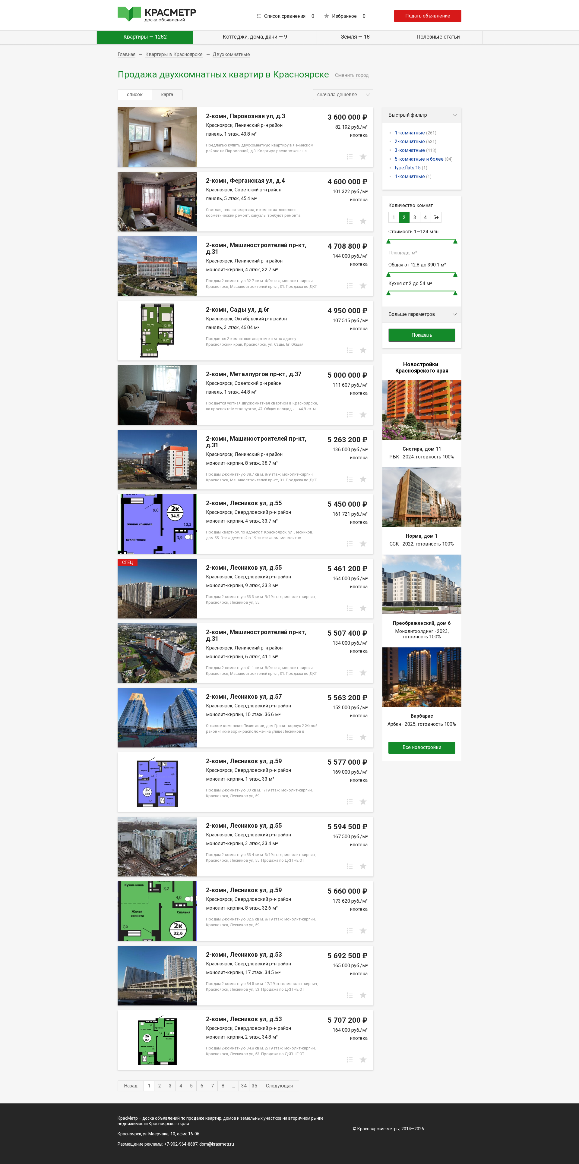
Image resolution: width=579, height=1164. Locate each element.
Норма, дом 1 (422, 536)
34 (244, 1086)
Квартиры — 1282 (145, 36)
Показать (422, 335)
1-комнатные (415, 133)
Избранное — (348, 16)
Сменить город (352, 75)
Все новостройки (422, 747)
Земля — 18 (355, 36)
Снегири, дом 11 (422, 449)
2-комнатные (415, 141)
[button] (343, 94)
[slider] (388, 241)
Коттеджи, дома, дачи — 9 (255, 36)
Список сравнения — (289, 16)
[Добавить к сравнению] (350, 157)
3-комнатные (415, 150)
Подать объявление (427, 16)
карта (167, 94)
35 (254, 1086)
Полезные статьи (438, 36)
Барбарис (422, 716)
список (135, 94)
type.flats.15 (411, 168)
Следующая (279, 1086)
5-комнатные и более (424, 159)
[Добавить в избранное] (363, 157)
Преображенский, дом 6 (422, 623)
